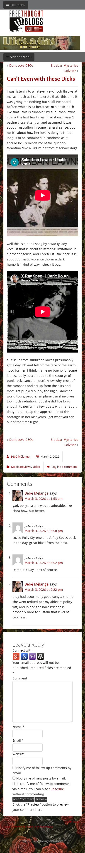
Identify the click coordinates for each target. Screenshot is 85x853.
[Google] (24, 656)
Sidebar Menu (20, 57)
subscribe (56, 789)
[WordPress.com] (40, 656)
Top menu (17, 4)
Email (18, 740)
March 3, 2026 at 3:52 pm (43, 563)
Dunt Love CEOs (21, 65)
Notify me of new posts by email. (41, 778)
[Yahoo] (32, 656)
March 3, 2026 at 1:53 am (43, 498)
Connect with (22, 650)
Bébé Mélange (36, 493)
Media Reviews (21, 467)
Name (18, 727)
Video (36, 467)
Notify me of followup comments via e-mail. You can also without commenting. (41, 789)
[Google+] (16, 656)
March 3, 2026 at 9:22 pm (43, 589)
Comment (19, 678)
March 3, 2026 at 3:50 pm (43, 531)
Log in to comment (64, 467)
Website (18, 754)
